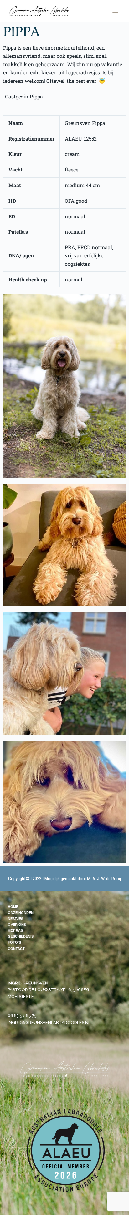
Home (13, 907)
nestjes (15, 918)
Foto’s (14, 942)
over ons (17, 924)
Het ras (15, 930)
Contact (16, 948)
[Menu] (115, 11)
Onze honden (21, 913)
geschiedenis (21, 936)
